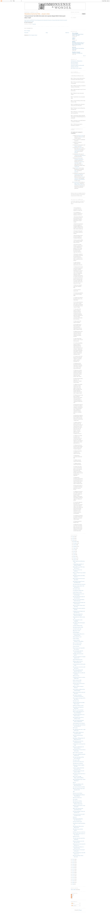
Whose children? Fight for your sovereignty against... (78, 733)
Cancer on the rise (76, 646)
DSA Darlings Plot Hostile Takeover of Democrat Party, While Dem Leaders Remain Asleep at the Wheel (78, 43)
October (74, 544)
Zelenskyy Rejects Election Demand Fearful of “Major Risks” (77, 35)
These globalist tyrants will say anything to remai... (78, 718)
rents (81, 136)
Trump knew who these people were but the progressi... (79, 603)
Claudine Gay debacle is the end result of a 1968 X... (78, 771)
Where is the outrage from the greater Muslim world (78, 809)
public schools (76, 183)
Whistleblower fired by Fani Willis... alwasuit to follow (37, 14)
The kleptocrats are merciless (78, 763)
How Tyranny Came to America (76, 68)
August (74, 548)
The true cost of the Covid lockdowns (77, 570)
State (80, 148)
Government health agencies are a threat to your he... (79, 715)
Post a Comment (27, 30)
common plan (76, 166)
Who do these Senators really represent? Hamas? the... (78, 670)
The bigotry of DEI (76, 760)
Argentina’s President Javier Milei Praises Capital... (79, 703)
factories (79, 158)
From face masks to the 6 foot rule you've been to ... (78, 684)
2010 (73, 880)
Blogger (80, 910)
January (74, 559)
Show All (84, 55)
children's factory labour (78, 184)
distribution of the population (79, 179)
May (74, 553)
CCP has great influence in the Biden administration (78, 784)
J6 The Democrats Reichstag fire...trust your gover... (78, 819)
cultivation (81, 161)
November (75, 543)
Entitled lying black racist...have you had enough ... (78, 594)
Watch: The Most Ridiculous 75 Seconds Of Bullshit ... (78, 712)
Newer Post (26, 32)
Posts (73, 903)
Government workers (76, 588)
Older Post (67, 32)
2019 (73, 865)
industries (81, 174)
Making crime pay (76, 675)
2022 (73, 860)
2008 (73, 884)
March (74, 556)
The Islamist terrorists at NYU (78, 627)
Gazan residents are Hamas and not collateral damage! (79, 690)
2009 (73, 882)
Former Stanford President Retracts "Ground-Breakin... (79, 795)
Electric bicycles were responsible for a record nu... (79, 648)
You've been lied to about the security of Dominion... (78, 651)
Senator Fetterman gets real (77, 659)
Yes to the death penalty (77, 644)
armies (75, 170)
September (75, 546)
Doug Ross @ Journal (76, 52)
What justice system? (76, 630)
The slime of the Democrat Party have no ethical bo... (78, 758)
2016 (73, 870)
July (74, 549)
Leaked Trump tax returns (77, 592)
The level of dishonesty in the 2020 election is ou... (79, 853)
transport (83, 155)
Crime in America (76, 638)
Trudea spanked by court (77, 636)
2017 (73, 869)
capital (75, 151)
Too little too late (76, 700)
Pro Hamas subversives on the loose (79, 832)
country (75, 178)
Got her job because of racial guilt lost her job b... (79, 850)
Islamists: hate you (76, 836)
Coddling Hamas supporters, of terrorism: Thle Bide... (78, 564)
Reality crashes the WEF (77, 680)
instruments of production (78, 159)
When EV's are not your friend (78, 710)
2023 (73, 859)
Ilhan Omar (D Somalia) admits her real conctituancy (79, 597)
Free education (76, 182)
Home (47, 32)
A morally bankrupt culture (77, 625)
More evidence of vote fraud (78, 752)
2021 (73, 862)
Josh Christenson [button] (29, 22)
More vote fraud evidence (77, 643)
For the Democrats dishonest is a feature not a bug (78, 847)
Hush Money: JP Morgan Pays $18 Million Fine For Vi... (79, 738)
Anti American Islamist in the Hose (79, 786)
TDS (73, 791)
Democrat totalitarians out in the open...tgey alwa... (78, 841)
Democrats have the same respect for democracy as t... (79, 844)
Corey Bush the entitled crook (78, 590)
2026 (73, 536)
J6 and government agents (77, 821)
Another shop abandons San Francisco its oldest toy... (78, 614)
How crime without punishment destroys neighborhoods (78, 721)
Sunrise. (73, 38)
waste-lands (76, 162)
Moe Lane (74, 47)
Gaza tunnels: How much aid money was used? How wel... (79, 725)
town (82, 177)
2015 (73, 872)
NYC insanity (75, 727)
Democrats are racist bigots (77, 793)
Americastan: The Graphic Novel (77, 53)
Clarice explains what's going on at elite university (79, 834)
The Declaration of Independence (76, 61)
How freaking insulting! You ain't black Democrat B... (78, 582)
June (74, 551)
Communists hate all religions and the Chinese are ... (79, 612)
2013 (73, 875)
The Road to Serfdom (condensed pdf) (77, 65)
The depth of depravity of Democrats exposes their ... (78, 803)
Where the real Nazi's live (77, 797)
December (75, 541)
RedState (73, 41)
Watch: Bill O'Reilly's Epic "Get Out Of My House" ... (79, 780)
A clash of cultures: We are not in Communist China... (78, 634)
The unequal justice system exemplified (77, 620)
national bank (77, 150)
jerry (72, 897)
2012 (73, 877)
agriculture (76, 171)
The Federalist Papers (74, 63)
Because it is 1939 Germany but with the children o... (78, 747)
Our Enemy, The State (74, 66)
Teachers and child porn (77, 681)
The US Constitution (74, 62)
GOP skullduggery (76, 632)
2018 (73, 867)
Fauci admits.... (75, 799)
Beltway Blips (73, 889)
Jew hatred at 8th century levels (78, 761)
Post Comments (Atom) (33, 35)
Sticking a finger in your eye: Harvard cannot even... (78, 662)
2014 (73, 874)
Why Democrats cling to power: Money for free (78, 827)
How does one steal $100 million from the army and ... (78, 600)
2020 (73, 864)
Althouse (73, 37)
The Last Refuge (75, 33)
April (74, 554)
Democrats (75, 817)
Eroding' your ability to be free (78, 705)
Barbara (72, 894)
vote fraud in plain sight (77, 628)
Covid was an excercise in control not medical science (79, 815)
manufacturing (76, 174)
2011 (73, 879)
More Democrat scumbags (77, 800)
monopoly (76, 152)
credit (80, 147)
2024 (73, 540)
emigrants (76, 146)
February (75, 558)
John (72, 896)
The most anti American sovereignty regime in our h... (79, 657)
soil (82, 164)
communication (77, 155)
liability (77, 168)
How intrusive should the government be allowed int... (78, 695)
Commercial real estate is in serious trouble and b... (79, 678)
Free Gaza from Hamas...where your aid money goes (79, 812)
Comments (74, 905)
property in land (80, 135)
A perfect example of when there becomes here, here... (78, 768)
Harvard (74, 782)
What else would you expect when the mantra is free (79, 789)
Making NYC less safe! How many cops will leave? (79, 567)
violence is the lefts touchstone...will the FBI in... (78, 641)
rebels (80, 146)
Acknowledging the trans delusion (79, 723)
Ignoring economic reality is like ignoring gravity (78, 586)
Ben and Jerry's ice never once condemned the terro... (78, 741)
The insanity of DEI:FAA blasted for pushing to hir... (79, 755)
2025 (73, 538)
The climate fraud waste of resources (79, 584)
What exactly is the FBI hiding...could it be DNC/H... (78, 777)
